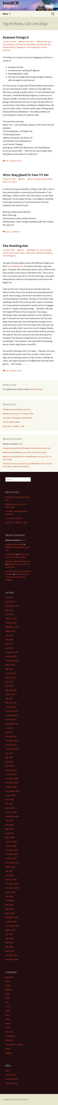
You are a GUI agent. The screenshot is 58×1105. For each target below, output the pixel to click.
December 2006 (11, 883)
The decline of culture (14, 1044)
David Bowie (42, 44)
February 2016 (11, 618)
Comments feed (11, 1079)
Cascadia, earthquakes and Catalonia (17, 418)
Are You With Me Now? (11, 422)
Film (7, 1002)
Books (8, 985)
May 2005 (9, 942)
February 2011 (11, 736)
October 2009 (10, 787)
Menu (5, 13)
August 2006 (10, 892)
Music (23, 41)
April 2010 (9, 761)
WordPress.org (11, 1083)
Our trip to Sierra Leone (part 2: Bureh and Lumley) (17, 577)
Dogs (7, 994)
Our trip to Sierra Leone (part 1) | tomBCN (19, 463)
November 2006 (11, 888)
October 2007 (10, 858)
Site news (30, 41)
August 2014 (10, 665)
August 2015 (10, 631)
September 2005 (12, 926)
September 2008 (12, 816)
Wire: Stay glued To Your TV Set (26, 175)
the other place (36, 389)
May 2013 (9, 681)
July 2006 (9, 896)
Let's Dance (12, 182)
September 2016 (12, 606)
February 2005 (11, 955)
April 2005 (9, 947)
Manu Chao (31, 253)
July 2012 (9, 698)
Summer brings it (16, 37)
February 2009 (11, 812)
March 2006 (9, 913)
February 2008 (11, 841)
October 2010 (10, 745)
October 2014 (10, 656)
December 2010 (11, 740)
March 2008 (9, 837)
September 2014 (12, 660)
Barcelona (9, 977)
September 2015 (12, 627)
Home (7, 1011)
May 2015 (9, 644)
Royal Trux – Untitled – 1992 (13, 426)
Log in (7, 1070)
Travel (7, 1048)
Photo (7, 1023)
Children (8, 989)
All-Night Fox (34, 250)
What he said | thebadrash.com (15, 456)
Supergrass (21, 47)
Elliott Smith (47, 179)
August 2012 (10, 694)
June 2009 (9, 799)
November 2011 (11, 715)
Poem (7, 1027)
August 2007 (10, 867)
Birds (7, 981)
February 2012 (11, 702)
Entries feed (10, 1074)
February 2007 (11, 879)
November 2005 (11, 917)
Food (7, 1006)
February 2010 (11, 770)
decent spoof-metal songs (13, 253)
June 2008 (9, 825)
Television (9, 1040)
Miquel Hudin (8, 452)
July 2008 (9, 820)
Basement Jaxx (45, 41)
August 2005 (10, 930)
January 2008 (10, 846)
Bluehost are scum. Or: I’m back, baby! (18, 413)
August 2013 (10, 677)
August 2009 (10, 795)
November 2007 (11, 854)
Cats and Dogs (8, 44)
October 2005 (10, 921)
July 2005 (9, 934)
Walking (8, 1053)
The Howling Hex (33, 47)
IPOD (5, 182)
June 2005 (9, 938)
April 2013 (9, 686)
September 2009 (12, 791)
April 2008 (9, 833)
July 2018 (9, 597)
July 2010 (9, 753)
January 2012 (10, 707)
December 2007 (11, 850)
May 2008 (9, 829)
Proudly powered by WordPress (16, 1099)
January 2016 (10, 622)
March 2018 (9, 601)
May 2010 (9, 757)
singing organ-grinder (11, 448)
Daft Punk (19, 44)
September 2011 (12, 723)
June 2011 (9, 728)
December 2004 (11, 959)
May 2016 (9, 610)
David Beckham (30, 44)
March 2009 (9, 808)
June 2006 (9, 900)
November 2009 (11, 782)
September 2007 (12, 862)
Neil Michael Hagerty (44, 253)
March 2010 (9, 766)
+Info (21, 444)
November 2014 (11, 652)
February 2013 (11, 690)
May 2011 (9, 732)
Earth (7, 998)
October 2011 (10, 719)
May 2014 (9, 669)
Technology (10, 1036)
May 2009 (9, 803)
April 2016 (9, 614)
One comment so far (13, 161)
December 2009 (11, 778)
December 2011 (11, 711)
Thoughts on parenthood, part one (16, 409)
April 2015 (9, 648)
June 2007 (9, 875)
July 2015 (9, 635)
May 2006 (9, 904)
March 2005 (9, 951)
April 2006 (9, 909)
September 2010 (12, 749)
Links (7, 1015)
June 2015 (9, 639)
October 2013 (10, 673)
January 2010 (10, 774)
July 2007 (9, 871)
